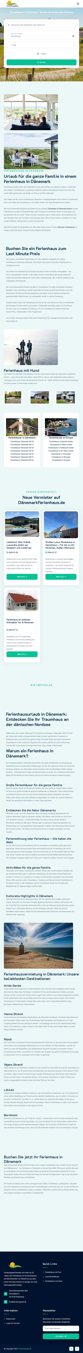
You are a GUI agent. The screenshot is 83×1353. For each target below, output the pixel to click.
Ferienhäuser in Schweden (61, 454)
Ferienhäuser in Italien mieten (61, 445)
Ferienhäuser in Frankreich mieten (61, 448)
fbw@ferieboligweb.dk (17, 1302)
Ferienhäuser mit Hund (53, 1281)
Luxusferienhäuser (52, 1277)
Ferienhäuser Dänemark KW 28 (22, 448)
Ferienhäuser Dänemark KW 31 (22, 457)
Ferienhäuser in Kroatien (61, 460)
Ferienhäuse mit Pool (53, 1272)
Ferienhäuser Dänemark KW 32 (22, 460)
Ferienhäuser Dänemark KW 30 (22, 454)
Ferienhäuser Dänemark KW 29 (22, 451)
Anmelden (60, 1336)
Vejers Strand (13, 1064)
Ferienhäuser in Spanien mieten (61, 442)
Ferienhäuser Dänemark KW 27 (22, 445)
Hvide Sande (12, 985)
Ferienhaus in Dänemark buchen (60, 209)
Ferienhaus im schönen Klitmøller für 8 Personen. (20, 621)
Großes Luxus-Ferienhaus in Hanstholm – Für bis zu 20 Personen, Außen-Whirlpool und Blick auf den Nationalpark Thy (60, 548)
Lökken (9, 1090)
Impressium (10, 1319)
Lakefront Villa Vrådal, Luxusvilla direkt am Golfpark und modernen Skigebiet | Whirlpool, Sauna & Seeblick (22, 548)
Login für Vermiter (13, 1323)
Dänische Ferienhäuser (66, 227)
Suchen (43, 62)
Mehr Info (21, 577)
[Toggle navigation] (78, 3)
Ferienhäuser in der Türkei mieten (60, 451)
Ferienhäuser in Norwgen (61, 457)
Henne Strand (13, 1014)
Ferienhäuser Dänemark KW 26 (22, 442)
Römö (8, 1039)
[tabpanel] (41, 43)
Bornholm (10, 1115)
